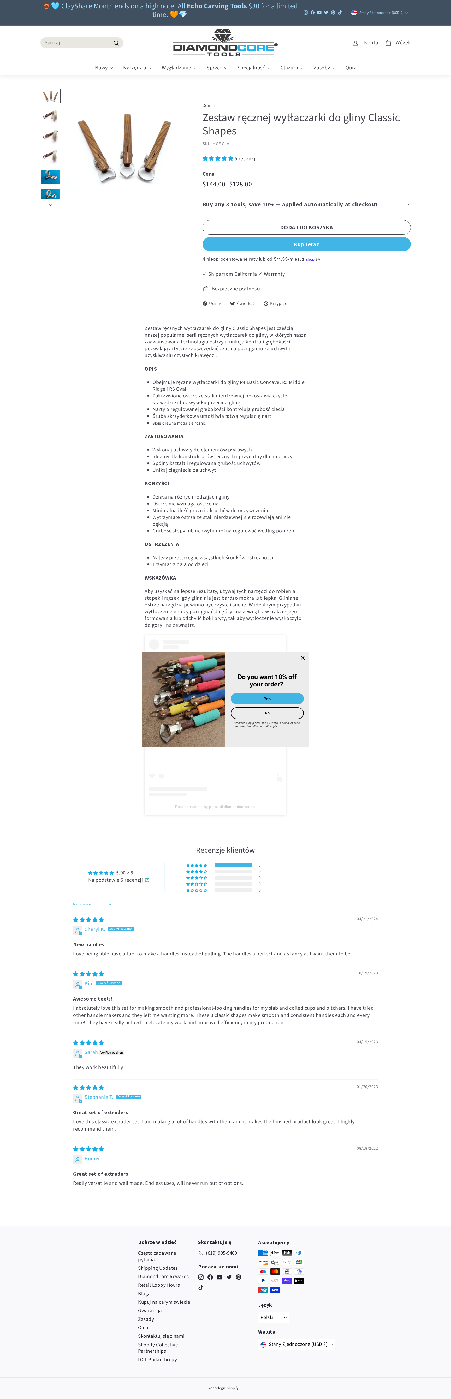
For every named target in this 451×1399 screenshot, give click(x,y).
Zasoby (322, 67)
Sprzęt (215, 67)
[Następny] (50, 203)
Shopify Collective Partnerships (158, 1348)
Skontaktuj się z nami (161, 1336)
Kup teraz (306, 244)
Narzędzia (135, 67)
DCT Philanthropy (157, 1359)
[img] (88, 920)
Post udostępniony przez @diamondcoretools (215, 807)
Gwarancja (150, 1310)
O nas (144, 1327)
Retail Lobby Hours (159, 1285)
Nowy (102, 67)
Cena (209, 173)
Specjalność (252, 67)
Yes (267, 698)
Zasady (146, 1319)
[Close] (302, 658)
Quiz (351, 67)
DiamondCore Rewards (163, 1276)
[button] (219, 158)
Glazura (290, 67)
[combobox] (82, 42)
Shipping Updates (157, 1268)
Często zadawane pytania (157, 1256)
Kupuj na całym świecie (164, 1302)
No (267, 713)
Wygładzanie (177, 67)
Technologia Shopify (223, 1388)
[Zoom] (125, 148)
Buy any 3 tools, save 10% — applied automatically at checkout (290, 204)
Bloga (144, 1293)
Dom (207, 105)
